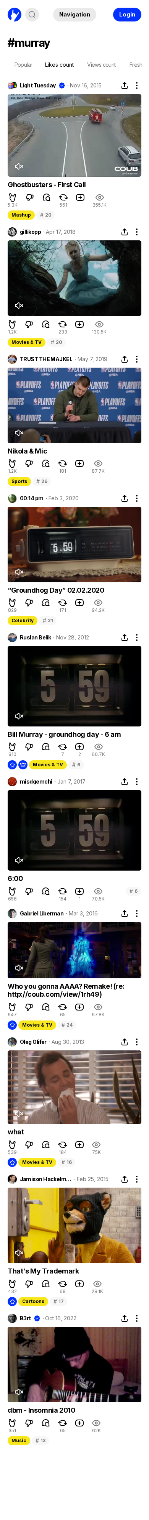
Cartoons (33, 1301)
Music (18, 1440)
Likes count (59, 64)
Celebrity (22, 620)
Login (127, 14)
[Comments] (46, 197)
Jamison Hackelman (46, 1179)
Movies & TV (26, 342)
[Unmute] (19, 166)
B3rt (25, 1318)
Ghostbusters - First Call (47, 185)
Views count (101, 64)
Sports (19, 481)
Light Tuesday (38, 85)
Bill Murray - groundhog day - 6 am (64, 734)
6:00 (15, 878)
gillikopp (30, 232)
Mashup (21, 215)
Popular (23, 64)
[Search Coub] (32, 14)
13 (40, 1440)
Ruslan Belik (35, 637)
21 (48, 620)
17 (58, 1301)
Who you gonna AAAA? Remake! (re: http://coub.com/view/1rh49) (66, 990)
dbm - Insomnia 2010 (41, 1410)
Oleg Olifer (33, 1042)
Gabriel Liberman (41, 913)
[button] (12, 197)
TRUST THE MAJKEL (46, 359)
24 (67, 1025)
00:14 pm (32, 498)
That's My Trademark (43, 1271)
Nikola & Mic (27, 451)
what (16, 1132)
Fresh (136, 64)
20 (45, 215)
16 (66, 1162)
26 (41, 481)
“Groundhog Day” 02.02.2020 (56, 590)
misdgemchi (36, 781)
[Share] (124, 85)
